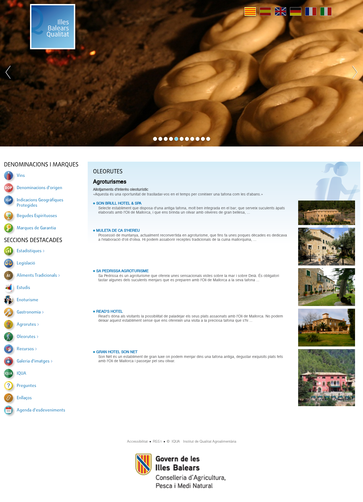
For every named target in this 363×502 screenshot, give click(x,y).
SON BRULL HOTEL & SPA (118, 203)
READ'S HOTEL (109, 311)
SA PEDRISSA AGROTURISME (122, 271)
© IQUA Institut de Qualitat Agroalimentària (201, 441)
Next (355, 73)
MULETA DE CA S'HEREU (118, 230)
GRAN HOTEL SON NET (117, 352)
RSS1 (157, 441)
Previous (8, 73)
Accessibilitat (137, 441)
